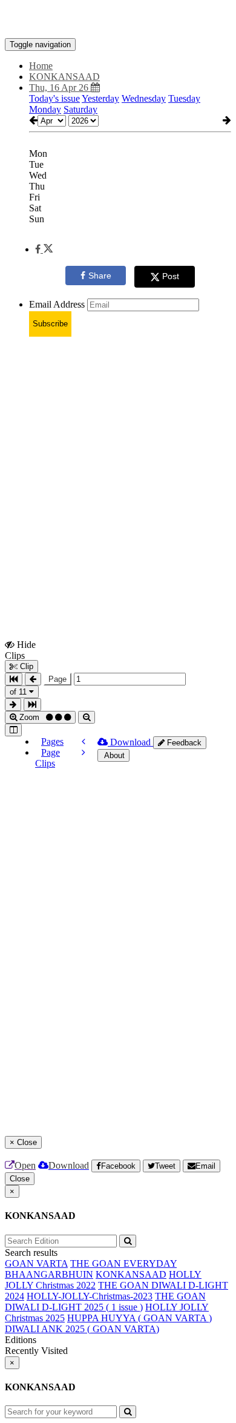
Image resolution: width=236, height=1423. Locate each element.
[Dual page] (13, 730)
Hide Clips (20, 649)
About (113, 755)
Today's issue (54, 98)
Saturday (80, 109)
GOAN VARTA (36, 1263)
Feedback (183, 742)
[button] (44, 249)
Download (130, 742)
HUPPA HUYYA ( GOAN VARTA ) (139, 1318)
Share (99, 275)
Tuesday (184, 98)
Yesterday (100, 98)
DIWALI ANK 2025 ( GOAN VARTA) (82, 1329)
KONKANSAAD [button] (64, 76)
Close (20, 1178)
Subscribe (50, 323)
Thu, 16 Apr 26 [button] (60, 87)
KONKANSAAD (131, 1274)
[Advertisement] (118, 464)
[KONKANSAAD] (118, 20)
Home (41, 66)
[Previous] (83, 741)
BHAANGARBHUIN (49, 1274)
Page (57, 679)
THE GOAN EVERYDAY (123, 1263)
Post (170, 276)
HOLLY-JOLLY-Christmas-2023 (89, 1296)
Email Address (57, 304)
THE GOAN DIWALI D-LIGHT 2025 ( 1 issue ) (105, 1301)
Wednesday (144, 98)
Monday (45, 109)
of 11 (19, 691)
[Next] (83, 752)
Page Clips (47, 757)
